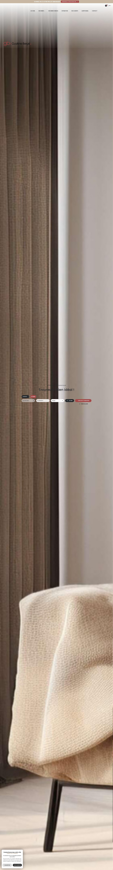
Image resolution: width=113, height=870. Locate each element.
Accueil (33, 10)
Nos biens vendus (53, 10)
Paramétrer (7, 865)
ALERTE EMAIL (85, 10)
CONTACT (94, 10)
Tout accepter (17, 865)
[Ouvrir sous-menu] (45, 11)
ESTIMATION (65, 10)
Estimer (33, 396)
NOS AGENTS (74, 10)
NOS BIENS (41, 10)
